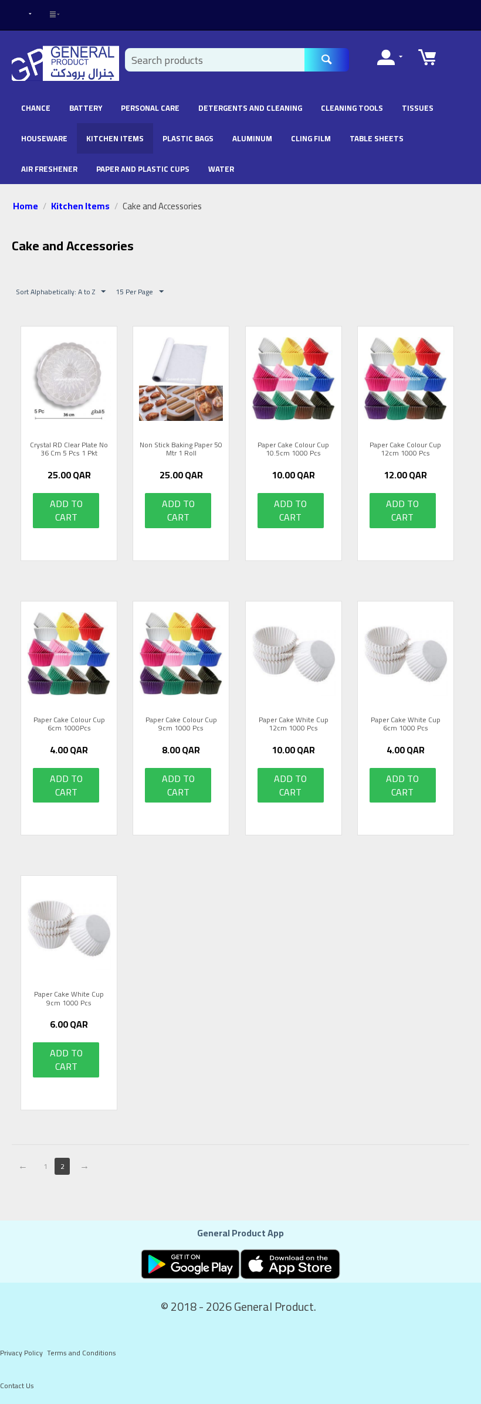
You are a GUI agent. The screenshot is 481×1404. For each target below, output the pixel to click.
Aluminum (252, 138)
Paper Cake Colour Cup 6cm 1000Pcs (69, 724)
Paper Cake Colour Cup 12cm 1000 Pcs (405, 449)
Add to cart (66, 510)
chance (35, 108)
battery (85, 108)
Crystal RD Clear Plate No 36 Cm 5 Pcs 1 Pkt (69, 449)
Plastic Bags (188, 138)
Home (25, 206)
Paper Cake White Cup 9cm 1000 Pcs (69, 998)
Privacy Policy (21, 1352)
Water (221, 169)
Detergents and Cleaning (250, 108)
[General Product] (65, 63)
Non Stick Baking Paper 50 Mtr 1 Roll (181, 449)
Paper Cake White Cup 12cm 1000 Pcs (293, 724)
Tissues (417, 108)
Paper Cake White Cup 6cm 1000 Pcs (406, 724)
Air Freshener (49, 169)
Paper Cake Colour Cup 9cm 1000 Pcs (181, 724)
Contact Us (17, 1385)
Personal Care (150, 108)
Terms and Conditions (81, 1352)
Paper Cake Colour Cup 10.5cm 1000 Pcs (293, 449)
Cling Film (311, 138)
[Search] (326, 60)
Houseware (44, 138)
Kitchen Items (115, 138)
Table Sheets (377, 138)
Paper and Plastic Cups (142, 169)
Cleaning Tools (352, 108)
